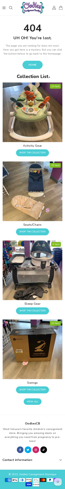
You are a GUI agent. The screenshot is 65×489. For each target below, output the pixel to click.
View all (32, 401)
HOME (32, 65)
